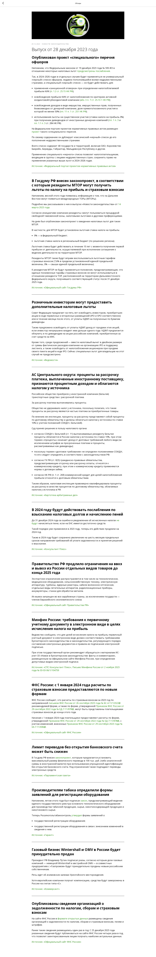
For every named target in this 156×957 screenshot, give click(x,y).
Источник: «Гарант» (43, 834)
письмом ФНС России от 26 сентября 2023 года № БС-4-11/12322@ (85, 703)
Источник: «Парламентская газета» (51, 775)
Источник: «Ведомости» (45, 360)
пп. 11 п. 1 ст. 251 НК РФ (73, 111)
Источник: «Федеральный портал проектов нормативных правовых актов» (74, 166)
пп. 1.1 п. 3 (39, 123)
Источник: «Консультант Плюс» (49, 549)
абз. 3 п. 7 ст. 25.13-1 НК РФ (95, 99)
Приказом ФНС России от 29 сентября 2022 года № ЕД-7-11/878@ (84, 720)
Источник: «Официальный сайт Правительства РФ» (60, 605)
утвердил (77, 815)
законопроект (63, 757)
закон (84, 800)
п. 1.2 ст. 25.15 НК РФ (62, 91)
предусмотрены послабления (93, 71)
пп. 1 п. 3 (114, 120)
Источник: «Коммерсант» (46, 888)
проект (36, 131)
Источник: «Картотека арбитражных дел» (55, 495)
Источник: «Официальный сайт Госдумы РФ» (56, 287)
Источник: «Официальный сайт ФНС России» (56, 732)
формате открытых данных (73, 918)
